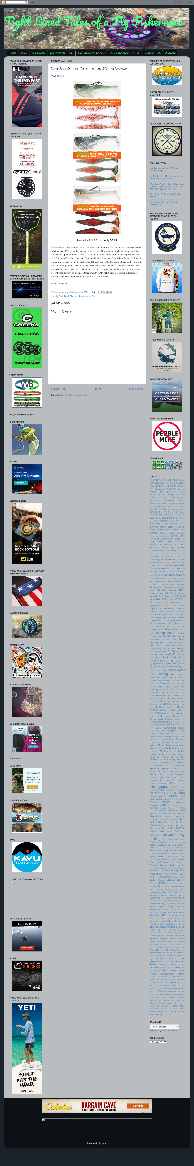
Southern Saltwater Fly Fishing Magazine (168, 868)
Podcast (161, 790)
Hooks (155, 707)
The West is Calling (177, 947)
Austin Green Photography (167, 497)
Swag (152, 898)
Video (153, 982)
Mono (156, 751)
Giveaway (165, 683)
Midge (152, 748)
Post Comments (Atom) (75, 395)
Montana (164, 751)
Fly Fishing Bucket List (92, 53)
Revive (175, 811)
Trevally (163, 964)
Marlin (161, 745)
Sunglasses (155, 892)
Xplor (175, 1006)
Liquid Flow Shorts (177, 736)
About (23, 53)
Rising (167, 816)
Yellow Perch (156, 1011)
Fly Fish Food (174, 649)
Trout (173, 964)
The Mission (168, 936)
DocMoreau (154, 593)
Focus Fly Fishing (158, 671)
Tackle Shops (163, 901)
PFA (183, 783)
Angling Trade (156, 492)
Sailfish (171, 828)
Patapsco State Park (160, 777)
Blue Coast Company (177, 521)
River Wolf (171, 819)
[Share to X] (105, 292)
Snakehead (155, 862)
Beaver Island (162, 515)
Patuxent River (178, 777)
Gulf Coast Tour (177, 693)
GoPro (167, 686)
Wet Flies (159, 994)
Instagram (160, 713)
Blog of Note (178, 518)
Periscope (162, 783)
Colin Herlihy (171, 562)
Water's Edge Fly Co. (174, 986)
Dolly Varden (170, 593)
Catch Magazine (165, 544)
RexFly (182, 811)
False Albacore (169, 617)
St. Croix (153, 877)
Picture (173, 787)
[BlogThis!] (102, 292)
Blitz (164, 518)
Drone (153, 599)
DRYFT (177, 599)
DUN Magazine (171, 602)
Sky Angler (179, 856)
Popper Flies (156, 793)
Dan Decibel (172, 578)
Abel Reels (165, 483)
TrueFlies (176, 967)
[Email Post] (94, 292)
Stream (153, 883)
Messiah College (178, 745)
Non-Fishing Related (174, 759)
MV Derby (162, 754)
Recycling (154, 802)
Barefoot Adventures (177, 509)
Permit (173, 783)
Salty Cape (167, 839)
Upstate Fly (165, 977)
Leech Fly (179, 731)
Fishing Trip (178, 636)
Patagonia (180, 774)
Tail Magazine (163, 903)
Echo (165, 605)
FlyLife (155, 667)
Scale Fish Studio (177, 842)
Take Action (175, 903)
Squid (182, 874)
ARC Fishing (167, 495)
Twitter (164, 970)
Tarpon (171, 906)
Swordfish (153, 901)
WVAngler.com (166, 1006)
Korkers (176, 725)
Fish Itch (59, 76)
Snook (165, 862)
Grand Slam (178, 687)
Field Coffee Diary (177, 620)
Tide (174, 956)
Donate (181, 593)
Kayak (153, 719)
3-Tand (180, 480)
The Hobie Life (164, 933)
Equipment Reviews (174, 609)
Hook (175, 704)
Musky (153, 754)
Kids (170, 722)
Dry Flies (161, 598)
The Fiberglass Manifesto (163, 926)
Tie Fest (181, 955)
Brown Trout (157, 532)
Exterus (181, 611)
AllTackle (181, 486)
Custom (153, 571)
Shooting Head (167, 851)
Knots (169, 725)
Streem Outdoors (178, 883)
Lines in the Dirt (163, 736)
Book (169, 527)
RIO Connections (160, 814)
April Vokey (178, 492)
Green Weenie (167, 690)
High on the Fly (158, 704)
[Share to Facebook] (107, 292)
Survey (182, 895)
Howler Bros (165, 707)
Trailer (153, 964)
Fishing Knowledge (167, 629)
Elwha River (178, 605)
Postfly (166, 793)
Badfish (153, 506)
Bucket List (174, 533)
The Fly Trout (163, 930)
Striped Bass (157, 886)
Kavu (182, 716)
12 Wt (152, 480)
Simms (181, 853)
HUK (174, 707)
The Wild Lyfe (157, 950)
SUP (171, 892)
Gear (159, 680)
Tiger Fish (154, 959)
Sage (163, 828)
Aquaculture (155, 495)
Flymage (163, 666)
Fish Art (173, 623)
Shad (152, 851)
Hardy (160, 698)
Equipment (155, 608)
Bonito (163, 527)
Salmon (180, 828)
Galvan (170, 677)
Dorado (153, 596)
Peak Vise (171, 780)
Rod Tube (180, 822)
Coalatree (159, 563)
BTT (166, 533)
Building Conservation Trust (160, 536)
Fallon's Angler (155, 618)
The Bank (169, 921)
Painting (181, 771)
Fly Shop (154, 661)
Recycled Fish (179, 799)
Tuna (156, 971)
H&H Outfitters (174, 695)
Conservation (177, 565)
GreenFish (180, 690)
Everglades (170, 612)
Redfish (166, 801)
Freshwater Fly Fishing (167, 672)
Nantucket (154, 757)
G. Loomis (161, 677)
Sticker (153, 880)
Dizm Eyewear (169, 590)
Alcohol (153, 486)
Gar (175, 677)
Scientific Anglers (176, 845)
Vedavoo (180, 979)
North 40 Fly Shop (156, 762)
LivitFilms (153, 739)
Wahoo (159, 986)
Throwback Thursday (165, 956)
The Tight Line (164, 944)
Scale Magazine (158, 845)
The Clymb (179, 921)
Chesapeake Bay (159, 550)
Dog (162, 593)
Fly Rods (179, 657)
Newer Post (58, 388)
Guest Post (155, 693)
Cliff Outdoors (178, 556)
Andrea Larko (160, 489)
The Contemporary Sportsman (162, 924)
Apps (168, 492)
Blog (169, 517)
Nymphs (166, 768)
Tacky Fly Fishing (177, 901)
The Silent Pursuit (164, 941)
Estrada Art (156, 611)
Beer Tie (173, 515)
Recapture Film (166, 799)
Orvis (175, 768)
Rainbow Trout (176, 795)
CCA (176, 544)
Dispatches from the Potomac (167, 587)
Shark (158, 851)
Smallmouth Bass (169, 859)
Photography (159, 787)
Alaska (181, 483)
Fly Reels (167, 657)
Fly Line (165, 654)
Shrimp (164, 853)
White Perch (178, 994)
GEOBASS (167, 680)
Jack (177, 713)
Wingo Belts (180, 1000)
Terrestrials (155, 915)
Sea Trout (180, 848)
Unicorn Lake (155, 977)
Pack (172, 771)
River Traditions (161, 819)
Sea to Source (169, 848)
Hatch (166, 698)
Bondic (182, 524)
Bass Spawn (173, 512)
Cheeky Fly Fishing (173, 547)
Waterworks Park (157, 988)
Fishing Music (164, 633)
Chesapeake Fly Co (173, 554)
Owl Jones (162, 771)
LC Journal (168, 731)
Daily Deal (64, 296)
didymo (153, 587)
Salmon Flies (157, 831)
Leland (182, 734)
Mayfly (168, 745)
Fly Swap (164, 661)
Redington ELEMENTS (160, 805)
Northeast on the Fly (172, 763)
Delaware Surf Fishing (159, 584)
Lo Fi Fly (163, 739)
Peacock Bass (157, 780)
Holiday (168, 704)
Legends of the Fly (171, 733)
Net (160, 759)
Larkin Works (155, 731)
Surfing (173, 895)
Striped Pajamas (171, 886)
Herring (172, 701)
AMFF (152, 489)
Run (158, 828)
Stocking (171, 880)
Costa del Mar (166, 569)
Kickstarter (163, 722)
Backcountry (155, 500)
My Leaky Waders (176, 754)
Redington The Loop (167, 808)
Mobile (158, 748)
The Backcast (175, 918)
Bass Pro (163, 512)
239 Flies (173, 480)
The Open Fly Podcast (166, 939)
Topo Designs (161, 961)
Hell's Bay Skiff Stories (159, 701)
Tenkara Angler (178, 912)
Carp (163, 538)
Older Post (136, 388)
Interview (170, 713)
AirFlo (174, 483)
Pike (155, 790)
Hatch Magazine (178, 698)
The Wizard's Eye (175, 950)
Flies (161, 643)
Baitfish (163, 509)
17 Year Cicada (162, 480)
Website (162, 991)
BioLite (158, 518)
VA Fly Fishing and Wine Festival (163, 979)
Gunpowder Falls (158, 695)
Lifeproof (153, 736)
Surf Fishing (179, 892)
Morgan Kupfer (69, 292)
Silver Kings (172, 854)
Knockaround (160, 725)
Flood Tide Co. (156, 646)
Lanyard (159, 728)
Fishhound (181, 626)
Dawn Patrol (161, 581)
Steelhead (164, 876)
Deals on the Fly (176, 581)
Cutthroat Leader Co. (166, 572)
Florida (166, 646)
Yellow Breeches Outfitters (174, 1009)
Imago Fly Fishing (170, 710)
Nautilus (153, 759)
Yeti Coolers (171, 1011)
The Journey (176, 933)
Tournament (173, 961)
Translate (172, 1030)
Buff (183, 533)
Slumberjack (155, 859)
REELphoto (154, 811)
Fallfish (182, 615)
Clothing (154, 559)
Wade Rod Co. (163, 983)
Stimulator (161, 880)
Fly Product (175, 654)
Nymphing (154, 768)
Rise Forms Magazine (176, 814)
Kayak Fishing (164, 719)
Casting (168, 542)
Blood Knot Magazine (159, 521)
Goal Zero (175, 684)
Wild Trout (158, 1000)
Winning (153, 1003)
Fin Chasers (155, 623)
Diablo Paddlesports (177, 584)
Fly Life (158, 654)
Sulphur (182, 889)
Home (13, 53)
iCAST (152, 710)
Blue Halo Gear (159, 524)
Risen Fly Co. (157, 816)
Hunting (181, 707)
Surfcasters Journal (158, 895)
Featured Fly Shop (161, 620)
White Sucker (174, 997)
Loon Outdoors (176, 739)
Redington (180, 802)
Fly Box (162, 648)
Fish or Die (171, 626)
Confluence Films (161, 566)
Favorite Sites (152, 53)
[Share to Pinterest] (110, 292)
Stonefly (181, 880)
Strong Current (171, 889)
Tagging (153, 903)
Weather (153, 992)
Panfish (153, 774)
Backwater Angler (175, 500)
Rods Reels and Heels (158, 825)
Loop (152, 742)
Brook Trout (179, 530)
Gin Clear (176, 680)
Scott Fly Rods (156, 848)
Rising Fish (174, 816)
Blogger (102, 1143)
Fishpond (154, 639)
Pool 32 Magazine (177, 790)
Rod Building (156, 822)
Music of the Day (177, 751)
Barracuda (154, 512)
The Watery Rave (162, 947)
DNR (182, 590)
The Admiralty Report (176, 915)
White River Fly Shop (159, 997)
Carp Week (38, 53)
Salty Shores (179, 839)
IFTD (158, 710)
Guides (165, 692)
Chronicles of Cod (159, 556)
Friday (173, 675)
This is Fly (170, 953)
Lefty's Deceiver (156, 734)
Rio (151, 813)
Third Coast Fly (157, 953)
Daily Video (176, 575)
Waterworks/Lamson (175, 988)
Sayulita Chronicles (158, 842)
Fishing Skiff (164, 636)
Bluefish (173, 524)
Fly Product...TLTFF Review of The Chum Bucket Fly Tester (166, 177)
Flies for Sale (170, 643)
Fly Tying (175, 660)
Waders (173, 983)
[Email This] (99, 292)
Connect (170, 53)
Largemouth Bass (87, 296)
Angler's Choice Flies (175, 489)
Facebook (155, 614)
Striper (181, 886)
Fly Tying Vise (169, 664)
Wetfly (168, 994)
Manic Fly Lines (171, 742)
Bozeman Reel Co (164, 530)
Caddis (174, 536)
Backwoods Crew (158, 503)
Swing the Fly (178, 898)
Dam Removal (157, 578)
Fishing (153, 629)
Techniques (172, 910)
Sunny (164, 892)
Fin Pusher (164, 623)
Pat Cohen (166, 774)
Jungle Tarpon (172, 716)
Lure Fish (160, 742)
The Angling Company (159, 918)
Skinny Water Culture (161, 856)
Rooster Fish (173, 825)
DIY (71, 53)
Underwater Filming (172, 973)
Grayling (154, 690)
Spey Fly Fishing (165, 873)
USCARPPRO (178, 977)
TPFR (182, 961)
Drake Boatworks (166, 596)
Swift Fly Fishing (163, 898)
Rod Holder (169, 822)
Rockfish (180, 819)
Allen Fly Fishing (166, 485)
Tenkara (167, 912)
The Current (180, 924)
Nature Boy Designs (173, 757)
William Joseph (169, 1000)
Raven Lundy (155, 799)
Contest (154, 568)
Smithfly (181, 859)
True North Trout (165, 967)
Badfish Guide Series (164, 506)
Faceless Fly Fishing (169, 615)
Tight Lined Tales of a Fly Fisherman (93, 21)
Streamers (163, 883)
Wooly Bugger (165, 1003)
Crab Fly (180, 569)
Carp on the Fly (176, 539)
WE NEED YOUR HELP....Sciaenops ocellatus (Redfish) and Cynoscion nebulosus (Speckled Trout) (167, 186)
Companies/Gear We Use (124, 53)
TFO (164, 915)
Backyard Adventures (176, 503)
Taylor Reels (161, 909)
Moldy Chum (169, 748)
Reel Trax (180, 808)
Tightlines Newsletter (168, 959)
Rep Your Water (165, 811)
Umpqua (173, 971)
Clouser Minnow (167, 559)
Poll (167, 790)
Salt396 (169, 831)
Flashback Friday (169, 640)
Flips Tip (180, 643)
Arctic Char (179, 495)
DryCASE (170, 599)
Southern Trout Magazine (162, 871)
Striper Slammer (156, 889)
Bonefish (154, 526)
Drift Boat (179, 596)
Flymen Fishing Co (176, 667)
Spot (177, 874)
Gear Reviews (57, 53)
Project (173, 793)
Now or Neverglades (175, 765)
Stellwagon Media (178, 877)
